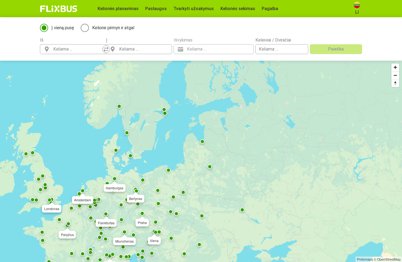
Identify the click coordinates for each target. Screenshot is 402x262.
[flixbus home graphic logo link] (59, 9)
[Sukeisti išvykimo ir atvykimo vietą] (106, 49)
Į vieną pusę (62, 27)
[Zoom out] (395, 75)
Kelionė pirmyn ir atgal (113, 27)
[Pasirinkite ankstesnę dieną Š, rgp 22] (238, 49)
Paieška (336, 49)
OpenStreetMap (389, 259)
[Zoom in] (395, 67)
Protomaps (365, 259)
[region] (201, 161)
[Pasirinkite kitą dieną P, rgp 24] (247, 49)
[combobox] (78, 49)
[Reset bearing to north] (395, 83)
